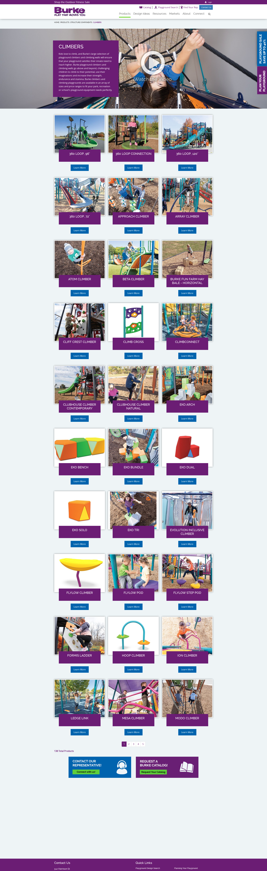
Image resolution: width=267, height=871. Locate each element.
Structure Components (81, 22)
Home (56, 22)
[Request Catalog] (167, 767)
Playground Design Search (148, 868)
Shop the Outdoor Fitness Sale (72, 2)
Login (210, 2)
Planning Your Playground (186, 868)
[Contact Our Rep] (100, 767)
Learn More (80, 167)
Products (64, 22)
